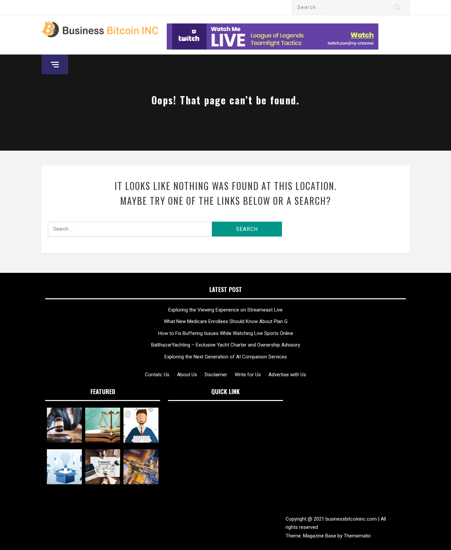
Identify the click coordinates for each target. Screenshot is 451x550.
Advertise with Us (287, 375)
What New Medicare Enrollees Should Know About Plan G (226, 321)
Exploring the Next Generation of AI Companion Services (225, 357)
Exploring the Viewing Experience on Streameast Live (225, 310)
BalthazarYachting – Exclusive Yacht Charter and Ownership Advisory (225, 345)
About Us (187, 375)
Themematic (357, 536)
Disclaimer (216, 375)
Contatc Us (157, 375)
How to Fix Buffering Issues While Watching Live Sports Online (225, 333)
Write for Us (248, 375)
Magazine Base (320, 536)
